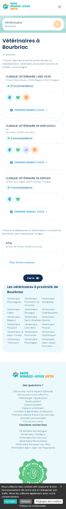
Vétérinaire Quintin (48, 318)
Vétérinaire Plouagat (31, 311)
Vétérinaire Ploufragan (31, 341)
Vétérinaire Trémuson (13, 341)
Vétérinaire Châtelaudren (50, 311)
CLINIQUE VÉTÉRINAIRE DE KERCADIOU (30, 126)
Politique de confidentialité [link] (32, 506)
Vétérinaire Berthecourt (33, 437)
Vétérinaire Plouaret (13, 326)
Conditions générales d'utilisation (33, 411)
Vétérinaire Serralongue (33, 431)
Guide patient (33, 401)
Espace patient (33, 404)
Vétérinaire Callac (13, 311)
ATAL (9, 243)
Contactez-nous (33, 421)
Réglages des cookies (48, 501)
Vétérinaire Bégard (13, 318)
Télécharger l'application (33, 398)
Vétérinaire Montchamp (33, 441)
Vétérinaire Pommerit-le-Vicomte (32, 302)
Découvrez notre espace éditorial (33, 391)
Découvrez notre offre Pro (33, 394)
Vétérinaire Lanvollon (31, 326)
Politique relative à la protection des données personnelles (33, 416)
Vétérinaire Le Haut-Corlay (15, 333)
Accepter (10, 501)
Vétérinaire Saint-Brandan (33, 318)
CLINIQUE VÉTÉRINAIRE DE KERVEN (28, 178)
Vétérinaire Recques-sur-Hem (33, 444)
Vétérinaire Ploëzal (48, 326)
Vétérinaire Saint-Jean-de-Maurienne (33, 447)
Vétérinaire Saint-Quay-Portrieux (49, 343)
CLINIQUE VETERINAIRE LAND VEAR (28, 76)
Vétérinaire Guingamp (48, 300)
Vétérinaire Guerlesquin (49, 333)
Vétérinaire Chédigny (33, 434)
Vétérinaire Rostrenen (31, 333)
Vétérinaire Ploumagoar (14, 300)
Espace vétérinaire (33, 408)
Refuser (25, 501)
